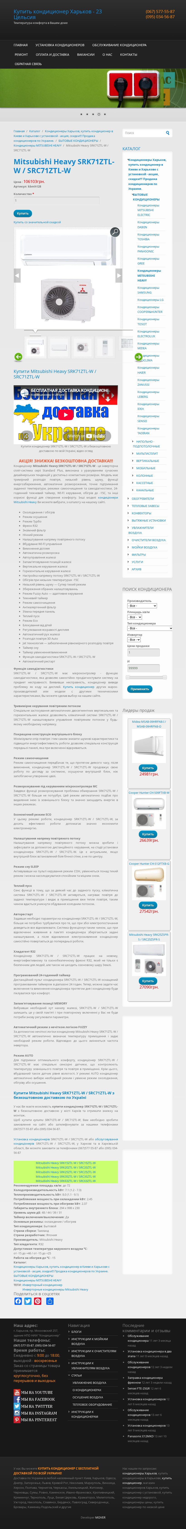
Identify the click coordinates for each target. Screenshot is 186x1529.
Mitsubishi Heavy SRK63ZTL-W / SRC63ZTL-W (66, 1181)
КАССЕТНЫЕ (144, 483)
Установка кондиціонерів (32, 1139)
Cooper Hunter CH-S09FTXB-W (149, 793)
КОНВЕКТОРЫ (141, 513)
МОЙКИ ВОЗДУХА (144, 547)
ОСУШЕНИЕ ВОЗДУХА (88, 1397)
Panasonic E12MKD (141, 1436)
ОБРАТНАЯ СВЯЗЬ (28, 64)
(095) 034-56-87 (160, 16)
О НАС (107, 54)
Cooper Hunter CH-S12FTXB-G (149, 864)
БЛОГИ (76, 1332)
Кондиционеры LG (150, 300)
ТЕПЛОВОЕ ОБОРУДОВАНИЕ (92, 1404)
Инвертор (134, 635)
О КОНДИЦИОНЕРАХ (87, 1390)
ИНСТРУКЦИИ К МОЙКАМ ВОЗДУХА (89, 1341)
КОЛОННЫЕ (144, 476)
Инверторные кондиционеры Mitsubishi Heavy (55, 1289)
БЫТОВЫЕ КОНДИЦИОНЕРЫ (78, 141)
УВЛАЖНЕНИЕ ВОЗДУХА (89, 1383)
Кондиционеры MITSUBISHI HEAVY (37, 145)
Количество (24, 194)
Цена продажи (138, 646)
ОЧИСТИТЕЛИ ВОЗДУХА (149, 540)
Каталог (34, 131)
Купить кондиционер (79, 687)
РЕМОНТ (21, 54)
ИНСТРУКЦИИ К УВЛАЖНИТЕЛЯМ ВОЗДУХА (90, 1365)
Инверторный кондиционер (42, 1285)
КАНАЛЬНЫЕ (145, 490)
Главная (19, 131)
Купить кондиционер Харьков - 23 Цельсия (58, 14)
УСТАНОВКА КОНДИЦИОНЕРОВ (60, 45)
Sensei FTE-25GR (139, 1388)
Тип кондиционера (141, 623)
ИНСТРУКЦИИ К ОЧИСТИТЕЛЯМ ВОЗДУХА (93, 1353)
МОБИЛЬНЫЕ (145, 468)
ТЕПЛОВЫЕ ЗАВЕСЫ (145, 506)
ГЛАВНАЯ (21, 45)
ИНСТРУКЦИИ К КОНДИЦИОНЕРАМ (84, 1414)
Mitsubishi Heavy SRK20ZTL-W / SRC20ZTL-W (66, 1167)
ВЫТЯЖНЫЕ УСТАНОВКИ (149, 520)
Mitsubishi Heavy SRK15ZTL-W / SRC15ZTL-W (66, 1163)
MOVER (100, 1517)
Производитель (139, 601)
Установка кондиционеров (147, 1399)
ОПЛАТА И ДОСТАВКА (52, 54)
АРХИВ (136, 569)
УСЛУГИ (137, 562)
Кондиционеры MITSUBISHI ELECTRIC (148, 210)
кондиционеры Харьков (139, 1473)
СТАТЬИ (76, 1375)
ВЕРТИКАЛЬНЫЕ (147, 461)
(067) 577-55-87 (160, 11)
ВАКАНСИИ (86, 54)
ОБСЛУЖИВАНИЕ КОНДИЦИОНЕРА (119, 45)
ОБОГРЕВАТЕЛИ (143, 499)
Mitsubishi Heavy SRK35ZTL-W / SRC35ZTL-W (66, 1176)
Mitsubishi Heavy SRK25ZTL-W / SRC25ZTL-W (66, 1172)
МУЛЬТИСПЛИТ (147, 453)
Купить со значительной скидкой (37, 222)
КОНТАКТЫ (128, 54)
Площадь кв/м (138, 612)
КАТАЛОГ (131, 148)
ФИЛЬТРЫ (139, 555)
